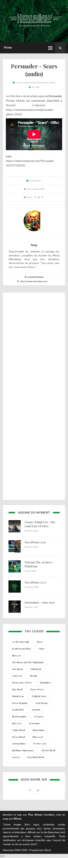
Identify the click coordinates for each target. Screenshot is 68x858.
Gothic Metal (18, 730)
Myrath (33, 675)
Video (52, 82)
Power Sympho (20, 702)
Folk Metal (35, 669)
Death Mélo (18, 709)
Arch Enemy (41, 702)
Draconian (34, 723)
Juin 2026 (16, 723)
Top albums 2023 (35, 582)
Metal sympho (19, 716)
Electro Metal (48, 750)
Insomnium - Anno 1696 (40, 602)
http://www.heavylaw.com (33, 281)
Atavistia (36, 709)
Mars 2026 (37, 736)
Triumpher (45, 682)
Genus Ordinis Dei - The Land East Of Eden (40, 524)
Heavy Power (37, 689)
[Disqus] (34, 346)
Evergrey (39, 716)
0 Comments (35, 180)
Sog (37, 87)
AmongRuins (19, 743)
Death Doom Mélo (21, 648)
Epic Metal (17, 689)
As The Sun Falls (20, 641)
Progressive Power (22, 682)
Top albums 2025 (35, 542)
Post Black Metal (35, 757)
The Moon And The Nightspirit (28, 662)
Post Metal (17, 669)
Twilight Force (39, 696)
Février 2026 (39, 743)
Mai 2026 (16, 655)
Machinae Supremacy (23, 750)
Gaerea (15, 757)
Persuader (24, 82)
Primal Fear (18, 696)
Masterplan (38, 730)
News (33, 82)
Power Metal (43, 82)
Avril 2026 (17, 675)
